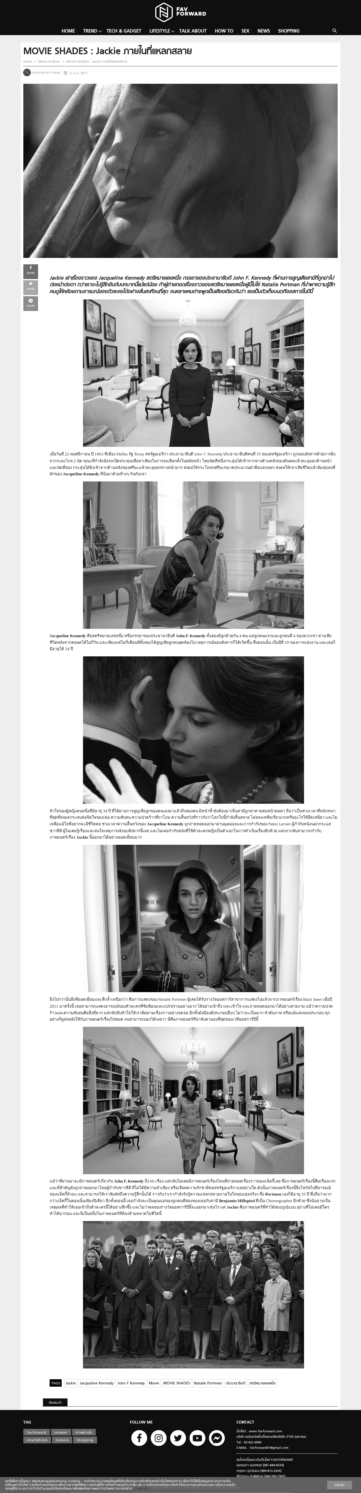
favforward (36, 1432)
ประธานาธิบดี (235, 1383)
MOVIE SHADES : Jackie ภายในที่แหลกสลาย (96, 61)
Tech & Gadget (124, 31)
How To (224, 31)
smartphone (37, 1440)
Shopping (289, 31)
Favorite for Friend (46, 72)
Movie (154, 1383)
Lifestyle (160, 31)
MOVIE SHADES (176, 1383)
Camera (62, 1440)
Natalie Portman (208, 1383)
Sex (245, 31)
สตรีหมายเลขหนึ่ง (263, 1383)
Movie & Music (49, 61)
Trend (90, 31)
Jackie (71, 1383)
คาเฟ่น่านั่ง (84, 1432)
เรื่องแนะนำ (55, 1402)
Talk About (193, 31)
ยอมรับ (339, 1485)
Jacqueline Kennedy (96, 1383)
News (264, 31)
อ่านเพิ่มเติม (140, 1488)
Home (68, 31)
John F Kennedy (131, 1383)
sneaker (61, 1432)
